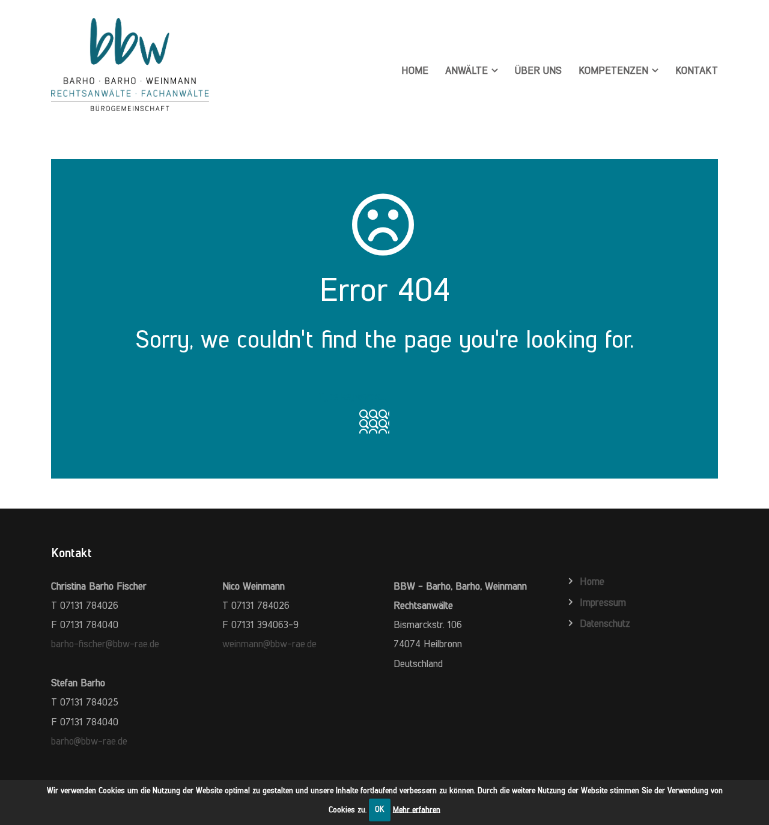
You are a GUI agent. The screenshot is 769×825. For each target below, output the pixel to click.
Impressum (603, 602)
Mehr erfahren (416, 809)
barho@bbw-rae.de (89, 741)
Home (414, 70)
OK (379, 809)
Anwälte (466, 70)
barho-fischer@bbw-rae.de (105, 644)
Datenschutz (605, 623)
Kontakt (696, 70)
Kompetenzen (613, 70)
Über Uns (538, 70)
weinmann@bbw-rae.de (269, 644)
